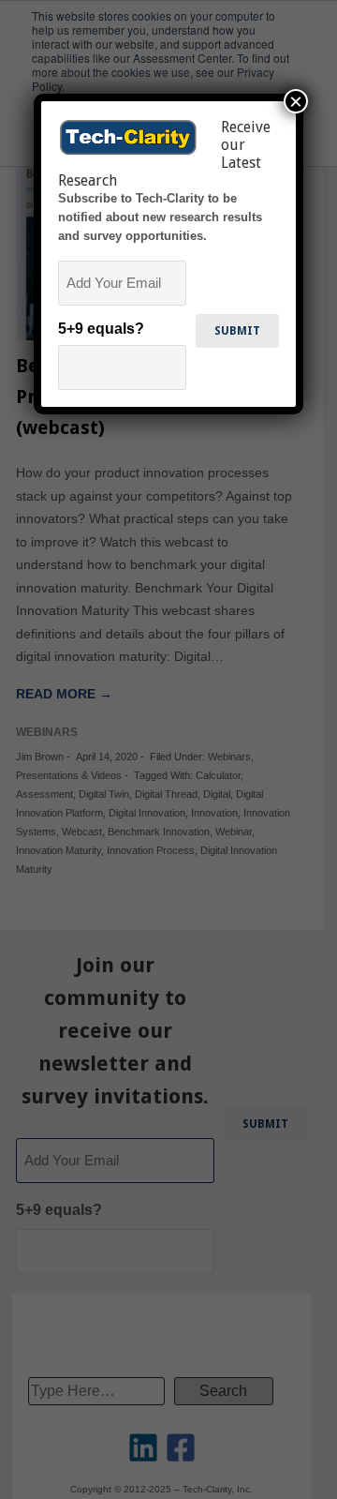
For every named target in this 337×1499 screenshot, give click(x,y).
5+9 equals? (101, 329)
